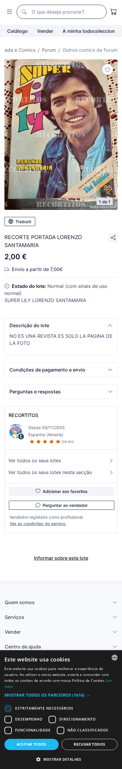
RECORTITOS (23, 415)
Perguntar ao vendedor (65, 505)
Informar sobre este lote (61, 558)
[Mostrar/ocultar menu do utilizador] (8, 12)
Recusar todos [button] (89, 744)
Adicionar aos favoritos (65, 491)
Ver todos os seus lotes (34, 460)
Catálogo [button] (17, 31)
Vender (45, 31)
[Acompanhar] (107, 69)
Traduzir (23, 221)
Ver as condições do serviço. (38, 523)
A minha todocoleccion (88, 31)
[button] (61, 325)
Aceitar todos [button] (31, 744)
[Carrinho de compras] (113, 12)
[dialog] (61, 709)
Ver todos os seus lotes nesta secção (50, 472)
